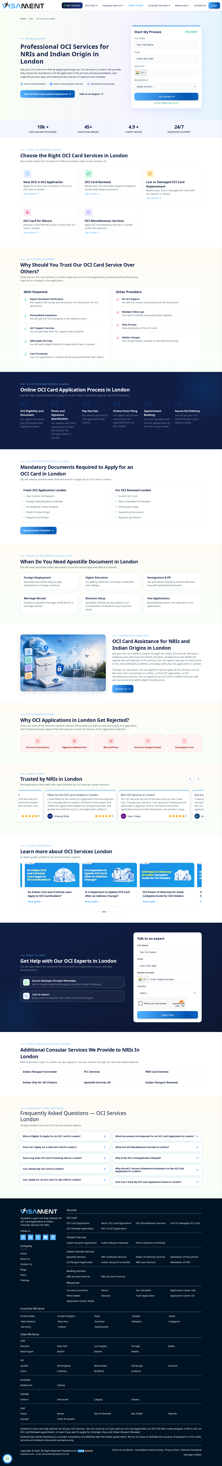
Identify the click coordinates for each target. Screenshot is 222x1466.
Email (137, 52)
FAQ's (23, 1274)
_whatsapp (72, 982)
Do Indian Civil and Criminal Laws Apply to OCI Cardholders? (47, 884)
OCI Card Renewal (111, 183)
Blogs (23, 1269)
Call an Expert (72, 996)
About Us (25, 1258)
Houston (24, 1346)
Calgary (98, 1399)
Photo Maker (73, 1295)
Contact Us (121, 688)
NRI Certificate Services (114, 1256)
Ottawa (135, 1399)
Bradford (99, 1371)
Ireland (61, 1326)
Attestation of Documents (184, 1256)
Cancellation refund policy (149, 1449)
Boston (61, 1351)
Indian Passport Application (82, 1242)
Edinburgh (137, 1365)
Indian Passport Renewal (172, 1082)
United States (27, 1316)
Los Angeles (100, 1346)
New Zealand (27, 1321)
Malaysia (136, 1321)
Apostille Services (76, 1256)
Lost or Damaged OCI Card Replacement (172, 185)
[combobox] (141, 72)
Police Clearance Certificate (150, 1242)
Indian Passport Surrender (49, 1072)
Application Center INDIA (80, 1301)
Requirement (141, 80)
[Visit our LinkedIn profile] (30, 1237)
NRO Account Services (113, 1276)
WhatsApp (139, 66)
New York (62, 1346)
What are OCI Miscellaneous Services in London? (142, 1147)
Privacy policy (172, 1449)
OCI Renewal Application (80, 1228)
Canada (135, 1316)
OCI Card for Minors (49, 221)
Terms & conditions (122, 1449)
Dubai (171, 1316)
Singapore (174, 1321)
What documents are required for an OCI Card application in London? (154, 1136)
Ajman (60, 1413)
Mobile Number (145, 972)
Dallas (171, 1346)
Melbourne (26, 1385)
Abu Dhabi (137, 1413)
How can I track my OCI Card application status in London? (148, 1181)
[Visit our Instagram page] (23, 1237)
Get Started (165, 96)
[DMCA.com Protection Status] (85, 1450)
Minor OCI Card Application (116, 1223)
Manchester (100, 1365)
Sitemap (24, 1280)
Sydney (61, 1385)
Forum (104, 1290)
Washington (26, 1351)
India (97, 1316)
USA (31, 18)
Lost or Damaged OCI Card (185, 1223)
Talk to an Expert (90, 94)
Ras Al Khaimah (102, 1413)
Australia (99, 1321)
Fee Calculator (143, 1290)
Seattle (135, 1351)
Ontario (24, 1399)
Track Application (145, 1295)
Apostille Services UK (111, 1082)
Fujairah (172, 1413)
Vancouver (63, 1399)
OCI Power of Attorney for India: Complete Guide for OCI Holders (162, 884)
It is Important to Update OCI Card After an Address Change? (105, 884)
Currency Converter (77, 1290)
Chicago (135, 1346)
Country (141, 986)
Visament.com (69, 1450)
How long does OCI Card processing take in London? (52, 1157)
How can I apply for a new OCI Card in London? (50, 1147)
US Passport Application (80, 1262)
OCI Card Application (78, 1223)
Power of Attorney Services (150, 1256)
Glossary (106, 1295)
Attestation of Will (180, 1262)
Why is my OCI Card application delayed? (138, 1157)
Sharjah (24, 1418)
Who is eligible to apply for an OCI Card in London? (52, 1136)
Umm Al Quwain (66, 1418)
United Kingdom (66, 1316)
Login (214, 5)
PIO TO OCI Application (114, 1228)
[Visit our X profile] (38, 1237)
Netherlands (101, 1326)
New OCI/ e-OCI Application (49, 183)
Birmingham (64, 1365)
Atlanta (98, 1351)
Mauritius (62, 1321)
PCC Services (111, 1072)
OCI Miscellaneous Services (111, 221)
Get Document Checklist (37, 530)
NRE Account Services (78, 1276)
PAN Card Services (172, 1072)
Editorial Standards (191, 1449)
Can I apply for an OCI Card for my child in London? (52, 1179)
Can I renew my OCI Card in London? (43, 1168)
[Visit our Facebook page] (53, 1237)
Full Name (139, 38)
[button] (190, 778)
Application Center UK (182, 1295)
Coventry (62, 1371)
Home (23, 18)
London (24, 1365)
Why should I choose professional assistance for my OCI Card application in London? (149, 1170)
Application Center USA (183, 1290)
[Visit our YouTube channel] (45, 1237)
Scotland (136, 1371)
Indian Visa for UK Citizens (49, 1082)
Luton (23, 1371)
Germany (25, 1326)
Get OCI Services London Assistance (46, 94)
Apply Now (167, 1014)
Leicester (173, 1365)
